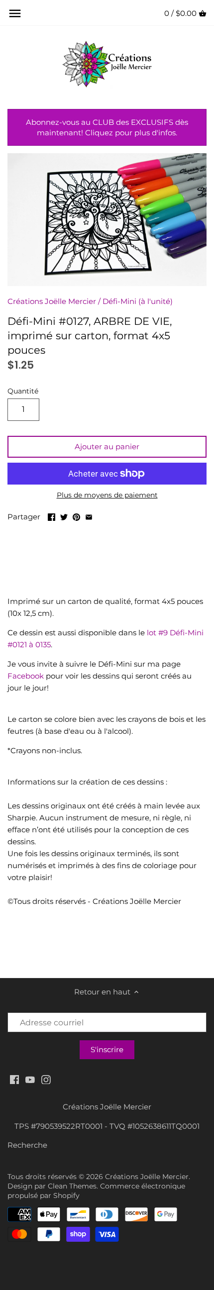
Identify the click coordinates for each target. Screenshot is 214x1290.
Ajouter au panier (107, 446)
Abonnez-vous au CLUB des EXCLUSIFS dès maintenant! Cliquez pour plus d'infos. (107, 127)
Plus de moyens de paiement (107, 495)
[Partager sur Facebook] (51, 515)
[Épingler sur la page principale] (76, 515)
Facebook (25, 676)
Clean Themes (72, 1186)
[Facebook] (14, 1079)
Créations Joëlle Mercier (51, 301)
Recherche (27, 1145)
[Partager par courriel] (89, 515)
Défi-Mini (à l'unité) (138, 301)
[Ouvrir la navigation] (14, 13)
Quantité (22, 391)
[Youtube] (30, 1079)
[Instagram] (46, 1079)
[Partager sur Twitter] (64, 515)
